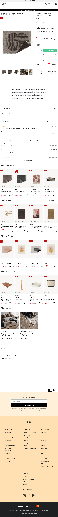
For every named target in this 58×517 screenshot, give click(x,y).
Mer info (54, 64)
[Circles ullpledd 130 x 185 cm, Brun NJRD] (17, 42)
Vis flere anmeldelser (29, 160)
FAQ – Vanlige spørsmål (10, 443)
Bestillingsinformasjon (10, 445)
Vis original (13, 145)
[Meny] (56, 4)
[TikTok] (33, 495)
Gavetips (43, 456)
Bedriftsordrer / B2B (10, 458)
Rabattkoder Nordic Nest (47, 466)
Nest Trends (44, 458)
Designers (43, 437)
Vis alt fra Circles (51, 236)
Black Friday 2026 (45, 461)
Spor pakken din (9, 448)
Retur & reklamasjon (10, 435)
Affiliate (25, 484)
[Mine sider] (46, 4)
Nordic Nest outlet (27, 489)
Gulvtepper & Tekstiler (6, 13)
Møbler (25, 445)
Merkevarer (44, 435)
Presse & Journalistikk (28, 487)
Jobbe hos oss (26, 481)
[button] (40, 22)
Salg (42, 443)
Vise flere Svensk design (8, 353)
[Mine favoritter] (49, 4)
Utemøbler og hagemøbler (30, 448)
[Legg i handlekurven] (13, 195)
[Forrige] (2, 42)
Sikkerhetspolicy (9, 453)
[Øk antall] (41, 50)
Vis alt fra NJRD (51, 200)
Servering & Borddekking (30, 432)
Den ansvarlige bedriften (29, 479)
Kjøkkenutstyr (27, 435)
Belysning (26, 440)
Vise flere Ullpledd (6, 358)
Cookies (7, 456)
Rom (42, 453)
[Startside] (4, 4)
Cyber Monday (44, 464)
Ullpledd (21, 13)
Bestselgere (44, 448)
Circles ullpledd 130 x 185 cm (7, 14)
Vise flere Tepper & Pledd (8, 361)
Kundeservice (8, 432)
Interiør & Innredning (28, 437)
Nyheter (43, 445)
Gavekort (26, 450)
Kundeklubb (8, 440)
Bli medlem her (53, 31)
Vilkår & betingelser (9, 450)
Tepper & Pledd (15, 13)
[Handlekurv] (52, 4)
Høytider (43, 450)
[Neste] (31, 42)
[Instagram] (29, 495)
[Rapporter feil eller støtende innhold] (56, 134)
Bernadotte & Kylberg (41, 13)
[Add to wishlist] (10, 195)
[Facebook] (24, 495)
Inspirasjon (43, 432)
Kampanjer (43, 440)
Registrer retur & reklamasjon (12, 437)
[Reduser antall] (37, 50)
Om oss (25, 476)
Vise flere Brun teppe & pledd (9, 355)
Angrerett (7, 461)
